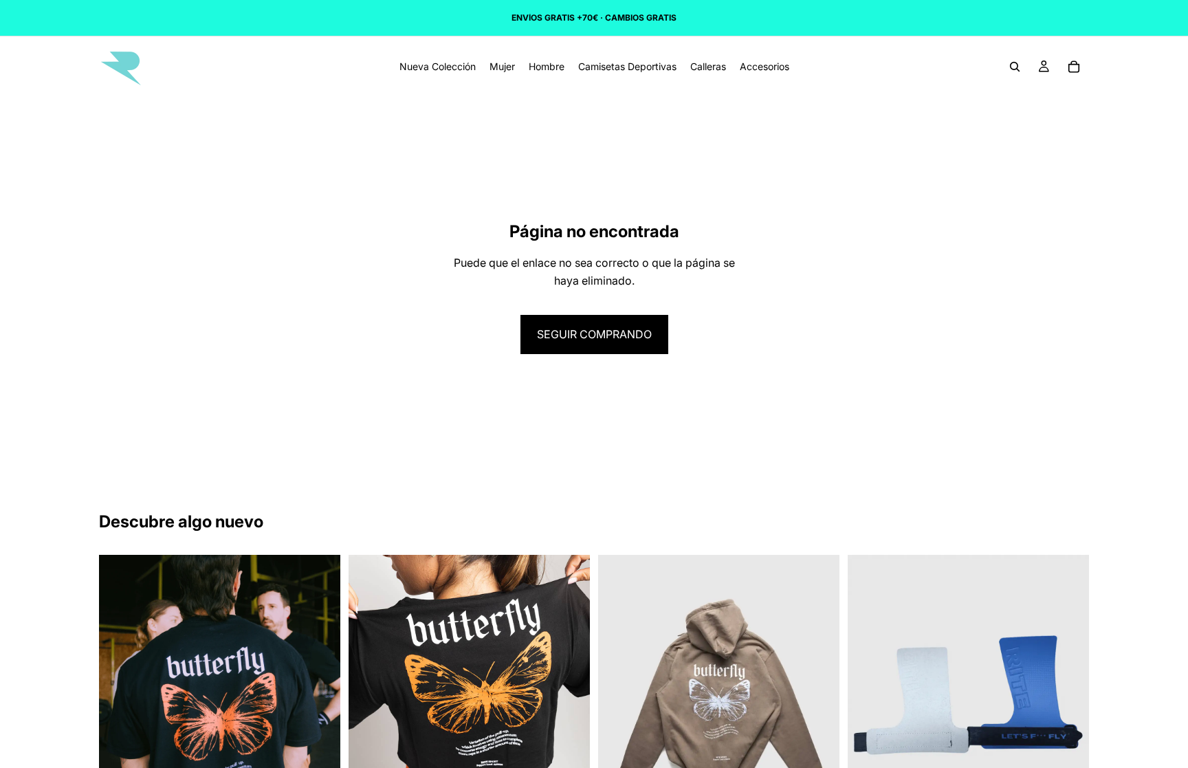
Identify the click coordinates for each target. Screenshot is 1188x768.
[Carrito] (1074, 67)
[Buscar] (1015, 67)
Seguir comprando (594, 334)
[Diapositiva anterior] (119, 705)
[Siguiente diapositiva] (319, 705)
